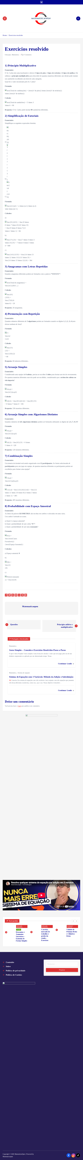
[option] (16, 932)
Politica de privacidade (15, 971)
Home (5, 35)
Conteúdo (10, 962)
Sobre (8, 966)
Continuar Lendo (65, 664)
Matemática (15, 55)
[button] (73, 921)
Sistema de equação (24, 673)
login (19, 706)
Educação (8, 55)
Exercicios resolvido (16, 35)
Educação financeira (45, 926)
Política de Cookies (14, 975)
